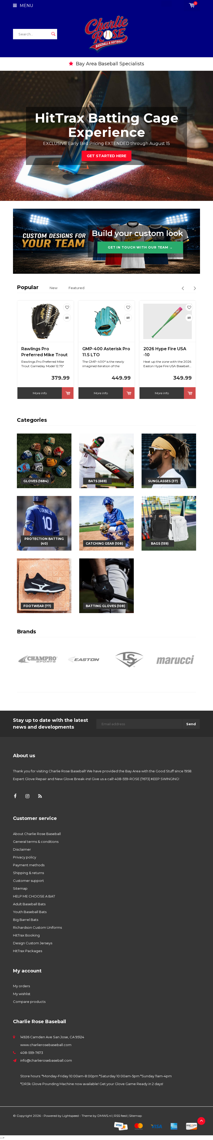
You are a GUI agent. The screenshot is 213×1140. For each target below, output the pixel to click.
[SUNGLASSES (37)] (169, 460)
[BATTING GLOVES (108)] (106, 585)
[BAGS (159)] (169, 523)
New (53, 288)
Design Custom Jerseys (32, 943)
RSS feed (120, 1116)
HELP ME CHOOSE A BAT (34, 896)
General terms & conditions (35, 841)
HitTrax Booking (26, 935)
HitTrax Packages (27, 951)
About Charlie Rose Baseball (37, 834)
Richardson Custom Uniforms (37, 927)
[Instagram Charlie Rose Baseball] (27, 796)
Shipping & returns (28, 873)
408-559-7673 (31, 1052)
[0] (192, 5)
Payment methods (28, 865)
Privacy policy (24, 857)
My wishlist (21, 994)
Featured (76, 288)
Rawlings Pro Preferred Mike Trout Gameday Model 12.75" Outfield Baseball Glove (44, 352)
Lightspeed (70, 1116)
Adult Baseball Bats (29, 904)
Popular (27, 287)
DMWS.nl (104, 1116)
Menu (26, 5)
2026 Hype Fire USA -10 (164, 351)
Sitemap (20, 888)
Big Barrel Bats (25, 920)
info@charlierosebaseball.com (46, 1060)
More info (40, 393)
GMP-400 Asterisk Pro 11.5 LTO (106, 351)
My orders (21, 986)
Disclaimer (22, 849)
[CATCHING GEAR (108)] (106, 523)
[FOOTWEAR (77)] (44, 585)
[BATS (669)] (106, 460)
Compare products (29, 1001)
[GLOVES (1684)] (44, 460)
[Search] (53, 34)
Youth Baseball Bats (29, 912)
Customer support (28, 880)
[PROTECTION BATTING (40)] (44, 523)
